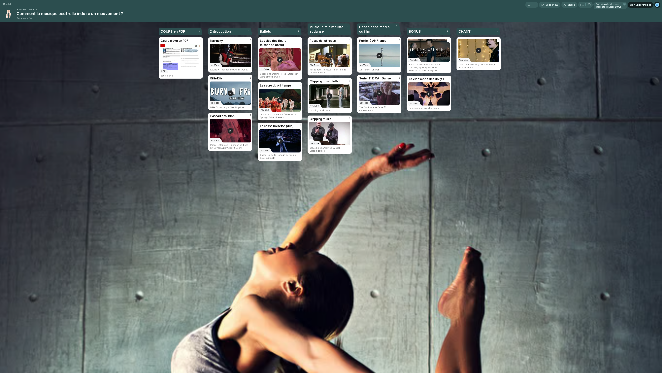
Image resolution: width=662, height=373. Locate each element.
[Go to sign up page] (657, 5)
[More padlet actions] (589, 5)
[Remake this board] (581, 5)
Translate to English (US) (608, 7)
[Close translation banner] (624, 4)
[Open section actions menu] (199, 30)
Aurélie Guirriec (24, 9)
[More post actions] (201, 40)
